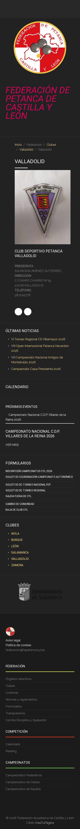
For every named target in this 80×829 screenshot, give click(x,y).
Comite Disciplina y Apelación (26, 720)
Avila (15, 533)
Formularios (14, 706)
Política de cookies (18, 645)
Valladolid (26, 149)
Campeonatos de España (23, 789)
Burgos (17, 540)
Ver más (12, 445)
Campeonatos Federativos (24, 775)
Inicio (18, 144)
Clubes (51, 144)
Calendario (13, 744)
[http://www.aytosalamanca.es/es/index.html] (40, 591)
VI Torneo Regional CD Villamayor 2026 (38, 339)
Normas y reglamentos (21, 699)
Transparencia (15, 713)
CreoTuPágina (44, 823)
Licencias (12, 692)
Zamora (17, 565)
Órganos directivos (19, 679)
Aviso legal (13, 640)
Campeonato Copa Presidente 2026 (36, 369)
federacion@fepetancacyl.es (25, 650)
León (15, 546)
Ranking (11, 751)
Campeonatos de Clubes (23, 782)
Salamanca (20, 552)
